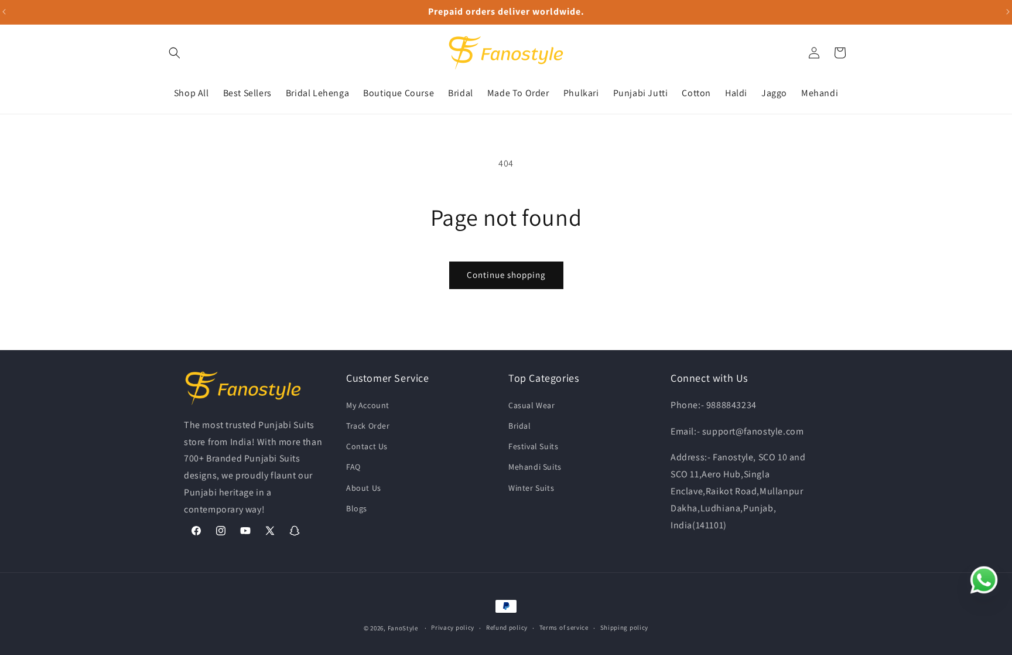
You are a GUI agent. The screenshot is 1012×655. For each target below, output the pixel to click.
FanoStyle (403, 628)
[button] (174, 53)
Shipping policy (624, 627)
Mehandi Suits (535, 466)
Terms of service (564, 627)
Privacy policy (452, 627)
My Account (367, 404)
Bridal (519, 425)
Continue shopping (506, 274)
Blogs (356, 508)
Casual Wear (531, 404)
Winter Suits (531, 487)
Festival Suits (533, 445)
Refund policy (507, 627)
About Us (363, 487)
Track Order (368, 425)
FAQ (353, 466)
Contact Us (367, 445)
